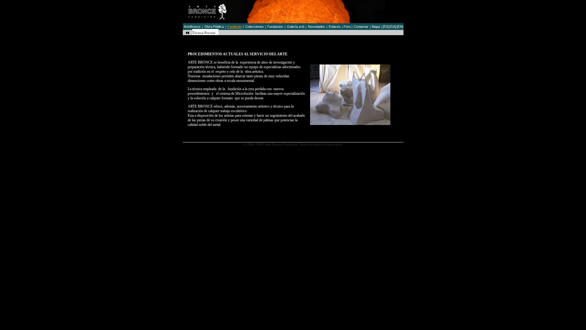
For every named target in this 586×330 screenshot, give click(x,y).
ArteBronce (192, 26)
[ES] (386, 26)
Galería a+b (295, 26)
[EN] (400, 26)
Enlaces (335, 26)
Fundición (234, 26)
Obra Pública (214, 26)
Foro (347, 26)
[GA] (392, 26)
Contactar (361, 26)
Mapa (376, 26)
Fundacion (275, 26)
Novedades (316, 26)
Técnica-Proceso (203, 33)
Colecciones (254, 26)
